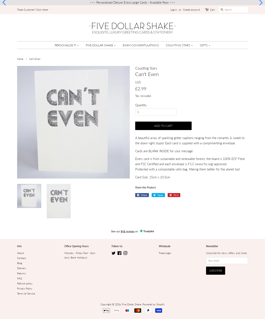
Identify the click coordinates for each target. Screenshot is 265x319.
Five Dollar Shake (100, 45)
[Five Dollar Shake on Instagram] (125, 253)
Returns (21, 273)
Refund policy (24, 283)
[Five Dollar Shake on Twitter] (114, 253)
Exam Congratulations (141, 45)
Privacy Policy (24, 288)
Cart (212, 9)
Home (20, 58)
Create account (191, 9)
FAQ (19, 278)
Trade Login (165, 253)
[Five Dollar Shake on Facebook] (119, 253)
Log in (174, 9)
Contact (21, 258)
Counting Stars (178, 45)
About (20, 253)
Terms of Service (26, 293)
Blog (19, 263)
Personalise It (66, 45)
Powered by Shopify (153, 304)
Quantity (141, 105)
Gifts (204, 45)
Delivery (21, 268)
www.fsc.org (204, 164)
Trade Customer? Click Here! (32, 9)
